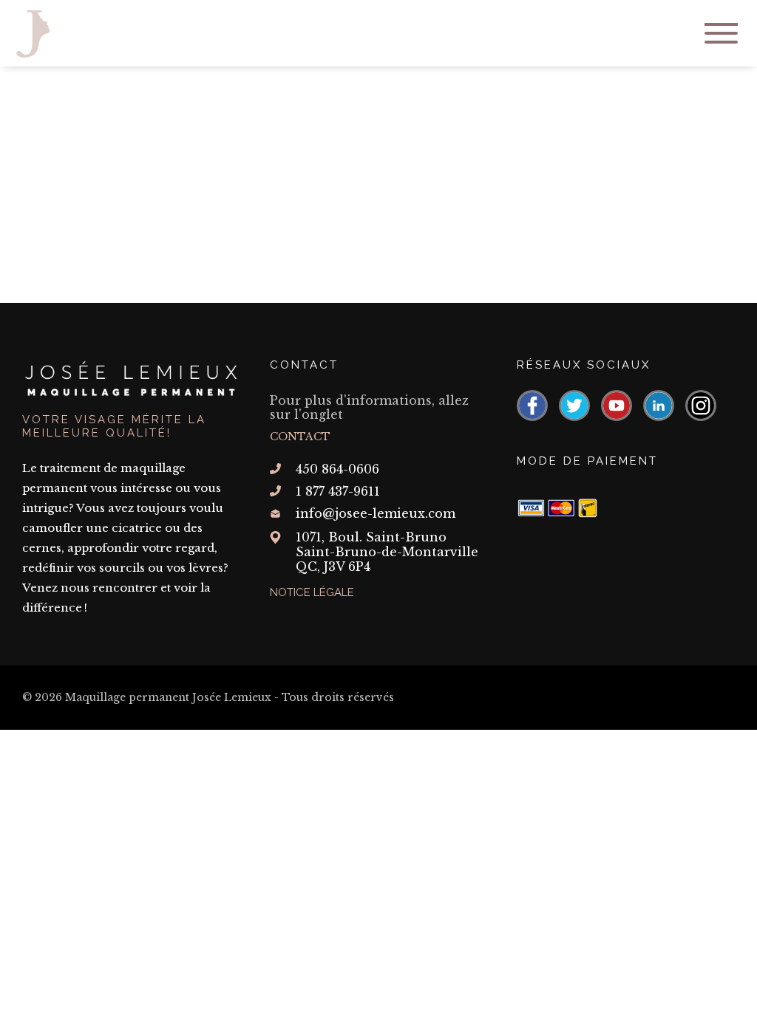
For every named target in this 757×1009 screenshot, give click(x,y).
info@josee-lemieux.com (375, 513)
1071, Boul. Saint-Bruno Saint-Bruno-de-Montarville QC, (387, 552)
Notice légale (312, 592)
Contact (300, 436)
